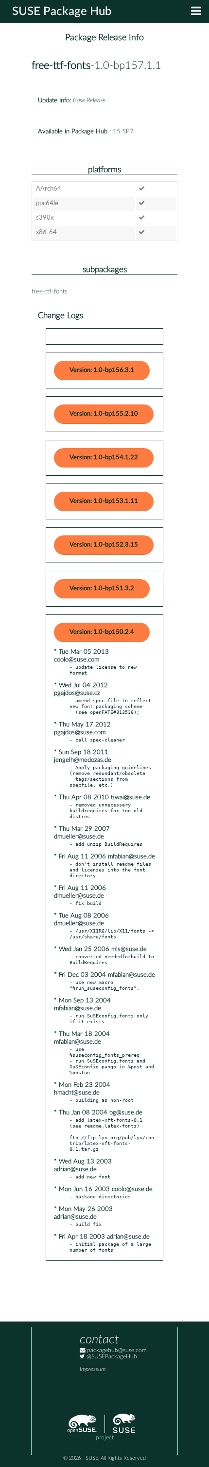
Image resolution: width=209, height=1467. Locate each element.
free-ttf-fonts (61, 66)
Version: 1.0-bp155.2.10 (104, 414)
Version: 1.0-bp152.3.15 (104, 545)
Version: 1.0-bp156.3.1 (102, 370)
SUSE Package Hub (62, 11)
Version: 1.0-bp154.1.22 (104, 457)
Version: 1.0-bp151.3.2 (102, 588)
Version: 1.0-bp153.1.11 (104, 501)
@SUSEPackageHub (111, 1356)
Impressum (92, 1369)
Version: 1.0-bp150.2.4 (102, 632)
